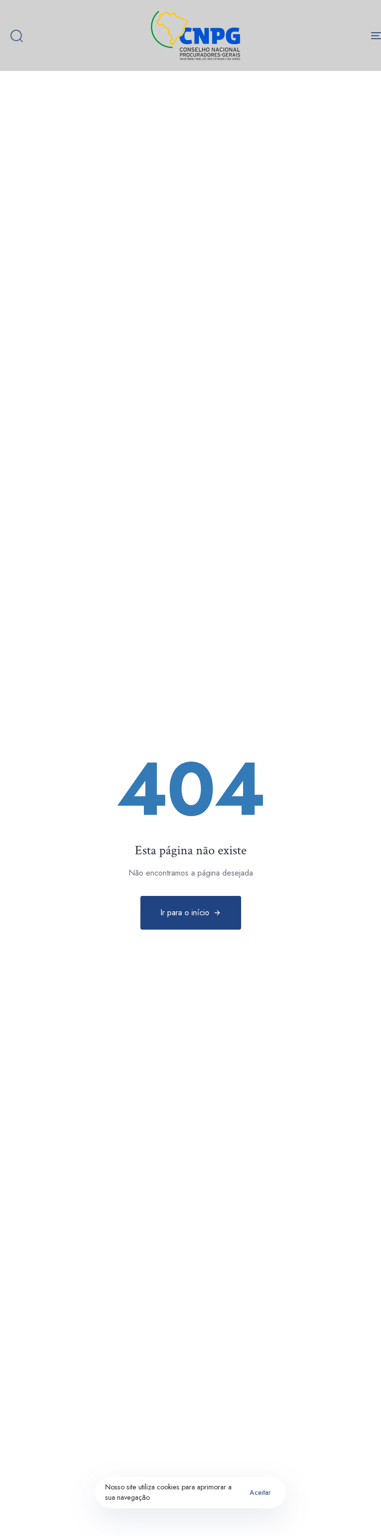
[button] (16, 35)
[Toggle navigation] (320, 35)
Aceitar (260, 1492)
